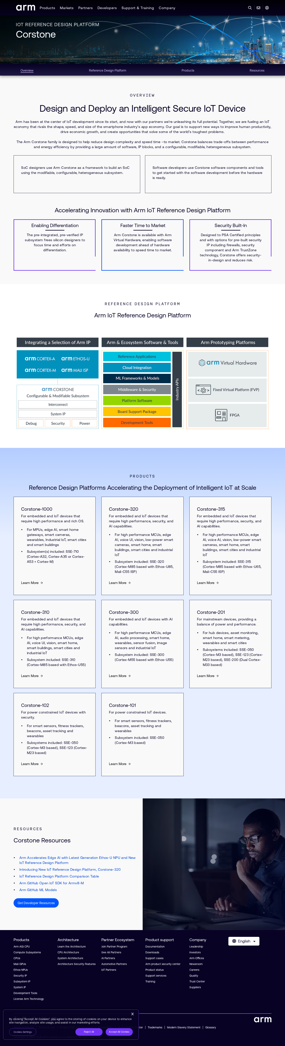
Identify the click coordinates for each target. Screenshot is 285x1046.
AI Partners (108, 958)
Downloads (152, 952)
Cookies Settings (23, 1032)
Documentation (155, 946)
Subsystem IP (22, 981)
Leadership (196, 946)
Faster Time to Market (142, 225)
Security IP (20, 975)
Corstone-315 (211, 509)
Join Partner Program (114, 946)
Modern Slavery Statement (183, 1027)
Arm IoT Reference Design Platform (142, 315)
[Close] (132, 1014)
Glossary (210, 1027)
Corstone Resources (42, 840)
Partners (85, 8)
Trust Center (197, 981)
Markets (67, 8)
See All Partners (111, 952)
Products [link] (188, 70)
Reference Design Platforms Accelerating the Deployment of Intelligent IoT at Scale (142, 487)
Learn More (30, 583)
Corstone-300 (124, 612)
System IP (20, 987)
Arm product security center (162, 964)
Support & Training (138, 8)
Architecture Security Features (77, 964)
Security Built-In (231, 225)
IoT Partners (108, 969)
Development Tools (25, 993)
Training (150, 981)
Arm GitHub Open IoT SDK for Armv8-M (51, 883)
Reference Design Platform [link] (107, 70)
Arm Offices (196, 958)
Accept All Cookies (119, 1031)
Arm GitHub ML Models (38, 890)
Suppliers (195, 987)
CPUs (17, 958)
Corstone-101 (122, 705)
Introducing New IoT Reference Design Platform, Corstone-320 (70, 869)
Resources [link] (257, 70)
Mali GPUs (20, 964)
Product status (154, 969)
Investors (195, 952)
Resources (28, 829)
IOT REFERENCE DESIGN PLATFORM (57, 24)
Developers (107, 8)
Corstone (36, 34)
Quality (193, 975)
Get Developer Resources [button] (36, 903)
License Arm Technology (29, 998)
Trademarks (155, 1027)
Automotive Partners (114, 964)
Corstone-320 (123, 509)
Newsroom (196, 964)
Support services (155, 975)
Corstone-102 (35, 705)
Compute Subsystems (27, 952)
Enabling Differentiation (55, 225)
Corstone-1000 (36, 509)
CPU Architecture (68, 952)
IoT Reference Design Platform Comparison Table (59, 876)
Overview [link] (27, 70)
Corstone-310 (35, 612)
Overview (142, 95)
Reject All (89, 1031)
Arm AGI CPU (22, 946)
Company (167, 8)
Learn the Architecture (72, 946)
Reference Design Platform (142, 304)
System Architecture (70, 958)
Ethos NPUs (21, 969)
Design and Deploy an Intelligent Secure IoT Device (143, 108)
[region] (71, 1025)
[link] (25, 9)
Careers (194, 969)
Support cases (154, 958)
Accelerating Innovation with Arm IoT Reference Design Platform (143, 210)
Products (47, 8)
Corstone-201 (211, 612)
